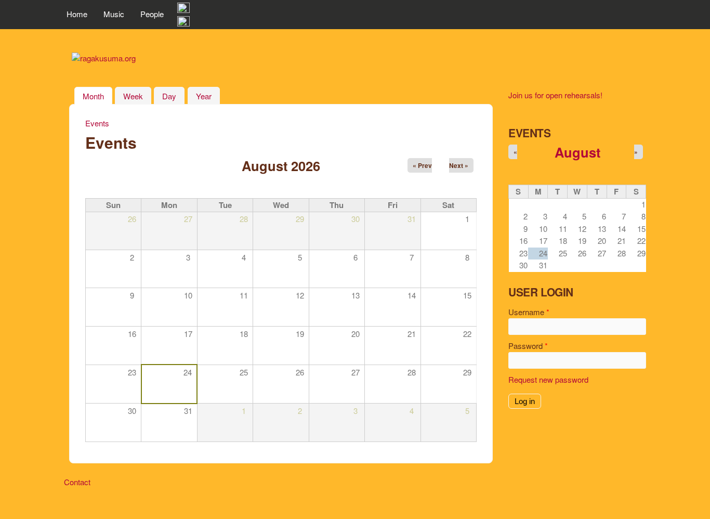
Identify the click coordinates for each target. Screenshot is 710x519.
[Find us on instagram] (183, 23)
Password (528, 345)
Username (528, 311)
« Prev (422, 165)
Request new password (548, 379)
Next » (458, 165)
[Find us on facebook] (183, 9)
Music (113, 13)
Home (77, 13)
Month (97, 95)
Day (169, 95)
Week (133, 95)
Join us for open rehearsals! (555, 94)
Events (97, 123)
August (577, 152)
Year (204, 95)
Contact (77, 481)
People (152, 13)
